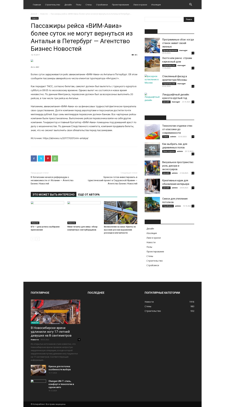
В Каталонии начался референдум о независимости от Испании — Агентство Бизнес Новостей (52, 180)
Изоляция (156, 4)
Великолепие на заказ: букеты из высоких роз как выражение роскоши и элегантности (120, 230)
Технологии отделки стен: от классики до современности (177, 129)
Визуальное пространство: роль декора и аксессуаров (178, 166)
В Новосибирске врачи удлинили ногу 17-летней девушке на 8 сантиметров (51, 331)
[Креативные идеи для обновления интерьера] (152, 186)
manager (183, 50)
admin (173, 136)
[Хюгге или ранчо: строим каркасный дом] (152, 64)
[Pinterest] (48, 158)
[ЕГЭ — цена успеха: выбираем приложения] (47, 212)
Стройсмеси (102, 4)
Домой (34, 14)
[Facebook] (34, 158)
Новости (44, 14)
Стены (89, 4)
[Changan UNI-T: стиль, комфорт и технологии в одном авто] (38, 385)
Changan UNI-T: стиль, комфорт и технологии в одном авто (61, 384)
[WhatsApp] (55, 158)
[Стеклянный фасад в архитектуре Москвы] (152, 82)
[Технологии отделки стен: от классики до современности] (152, 131)
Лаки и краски (140, 4)
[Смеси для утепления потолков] (152, 204)
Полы (78, 4)
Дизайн (68, 4)
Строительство (52, 4)
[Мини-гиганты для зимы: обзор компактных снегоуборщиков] (84, 212)
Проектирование (120, 4)
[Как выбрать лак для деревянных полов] (152, 150)
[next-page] (37, 239)
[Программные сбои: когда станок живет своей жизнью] (152, 45)
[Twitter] (41, 158)
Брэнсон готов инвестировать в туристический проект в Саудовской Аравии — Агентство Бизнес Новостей (112, 180)
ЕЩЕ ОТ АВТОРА (89, 194)
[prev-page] (33, 239)
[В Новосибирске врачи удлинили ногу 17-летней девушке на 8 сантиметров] (55, 312)
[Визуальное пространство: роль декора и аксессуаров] (152, 168)
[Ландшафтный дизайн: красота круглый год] (152, 100)
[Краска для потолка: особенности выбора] (38, 370)
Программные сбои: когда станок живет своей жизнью (178, 43)
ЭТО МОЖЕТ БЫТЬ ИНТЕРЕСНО (54, 194)
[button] (190, 4)
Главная (37, 4)
